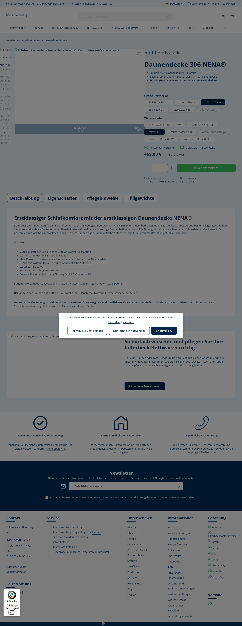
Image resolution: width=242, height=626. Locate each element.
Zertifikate (133, 566)
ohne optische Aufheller (110, 233)
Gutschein (174, 550)
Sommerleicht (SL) (202, 124)
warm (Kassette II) (181, 131)
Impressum (174, 555)
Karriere (132, 577)
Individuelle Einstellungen (87, 330)
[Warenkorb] (232, 17)
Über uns (132, 533)
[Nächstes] (4, 132)
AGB (141, 497)
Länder (96, 532)
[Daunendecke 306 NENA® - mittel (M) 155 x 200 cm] (80, 86)
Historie (132, 527)
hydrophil (100, 293)
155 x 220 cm (156, 109)
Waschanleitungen (179, 533)
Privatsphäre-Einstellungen (176, 575)
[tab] (24, 198)
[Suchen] (169, 16)
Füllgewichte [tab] (140, 198)
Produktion (133, 572)
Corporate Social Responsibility (137, 552)
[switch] (11, 612)
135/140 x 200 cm (159, 102)
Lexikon (230, 3)
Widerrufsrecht (177, 600)
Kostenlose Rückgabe (180, 594)
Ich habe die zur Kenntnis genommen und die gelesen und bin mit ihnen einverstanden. (123, 497)
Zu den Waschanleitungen (144, 386)
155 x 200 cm (213, 102)
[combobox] (122, 16)
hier (93, 306)
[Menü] (18, 591)
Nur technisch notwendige (129, 330)
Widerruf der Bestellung (175, 608)
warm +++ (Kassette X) (197, 139)
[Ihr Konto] (223, 17)
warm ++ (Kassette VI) (161, 139)
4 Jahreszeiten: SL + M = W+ (165, 124)
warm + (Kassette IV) (216, 132)
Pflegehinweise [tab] (102, 198)
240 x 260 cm (210, 110)
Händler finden (177, 538)
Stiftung (132, 560)
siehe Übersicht (55, 448)
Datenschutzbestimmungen (81, 497)
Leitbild (131, 538)
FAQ (170, 527)
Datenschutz (175, 561)
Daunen (82, 233)
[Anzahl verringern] (148, 168)
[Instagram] (21, 593)
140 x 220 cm (187, 102)
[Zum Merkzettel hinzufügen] (139, 54)
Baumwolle (66, 293)
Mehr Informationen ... (164, 317)
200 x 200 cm (182, 109)
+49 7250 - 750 (18, 539)
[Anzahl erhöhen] (171, 168)
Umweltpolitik (135, 544)
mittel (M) (154, 131)
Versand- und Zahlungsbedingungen (181, 586)
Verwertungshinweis (180, 616)
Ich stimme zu (164, 330)
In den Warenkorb (206, 168)
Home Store (134, 583)
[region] (72, 91)
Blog (217, 3)
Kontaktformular (16, 571)
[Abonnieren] (179, 486)
